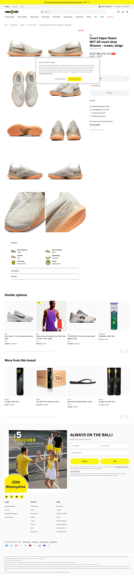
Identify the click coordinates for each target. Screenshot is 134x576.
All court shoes (32, 25)
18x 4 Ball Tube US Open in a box (47, 402)
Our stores (117, 6)
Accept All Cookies (74, 79)
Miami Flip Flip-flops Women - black (79, 402)
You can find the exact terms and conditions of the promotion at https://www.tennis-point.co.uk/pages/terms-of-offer (37, 572)
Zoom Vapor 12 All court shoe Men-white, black (19, 337)
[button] (121, 351)
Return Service (34, 513)
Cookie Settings (9, 517)
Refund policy (53, 542)
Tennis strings (67, 17)
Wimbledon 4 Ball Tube (107, 336)
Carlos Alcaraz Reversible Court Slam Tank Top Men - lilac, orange (50, 337)
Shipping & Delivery (62, 521)
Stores (58, 517)
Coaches (33, 524)
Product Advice (61, 528)
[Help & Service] (118, 12)
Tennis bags (45, 17)
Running (14, 6)
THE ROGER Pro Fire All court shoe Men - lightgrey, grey (81, 337)
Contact (59, 510)
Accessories (79, 17)
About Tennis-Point (62, 513)
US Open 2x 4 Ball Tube (107, 402)
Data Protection (43, 73)
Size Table (92, 100)
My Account (60, 506)
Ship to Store (34, 531)
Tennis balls (56, 17)
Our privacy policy (75, 471)
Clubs (32, 528)
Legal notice (35, 542)
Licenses (7, 510)
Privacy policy (26, 542)
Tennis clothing (22, 17)
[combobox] (73, 12)
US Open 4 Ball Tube (12, 402)
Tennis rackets (9, 17)
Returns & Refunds (61, 524)
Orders (32, 510)
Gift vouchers (125, 6)
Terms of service (44, 542)
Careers (33, 521)
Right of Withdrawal (10, 506)
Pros (95, 17)
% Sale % (110, 17)
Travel (102, 17)
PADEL (22, 6)
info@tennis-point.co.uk (122, 466)
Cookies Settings (60, 79)
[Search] (42, 12)
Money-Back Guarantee (11, 513)
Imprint (50, 73)
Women (23, 25)
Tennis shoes (34, 17)
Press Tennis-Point (61, 531)
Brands (89, 17)
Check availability (95, 124)
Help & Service (34, 506)
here (74, 72)
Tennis (7, 6)
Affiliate (33, 517)
